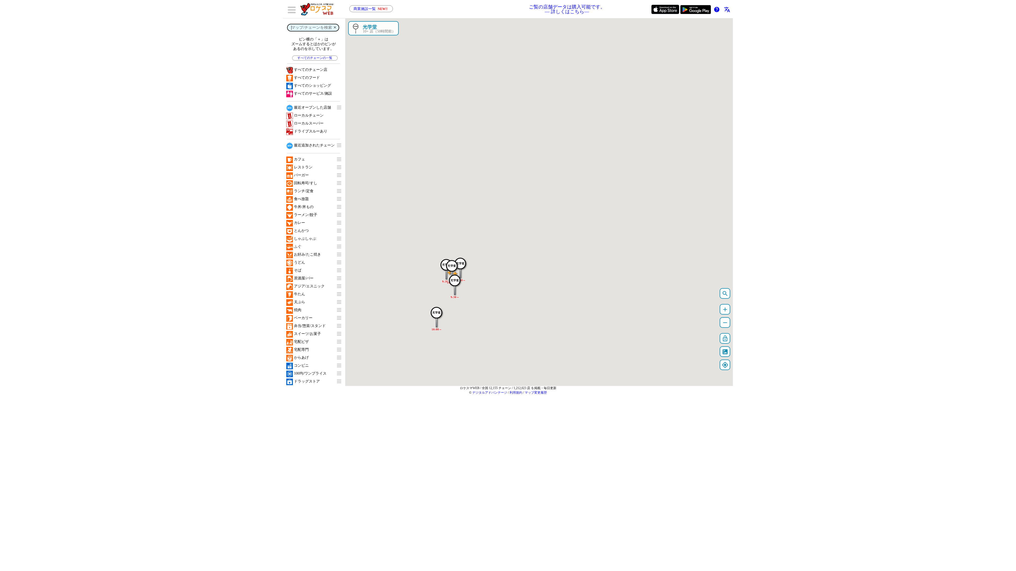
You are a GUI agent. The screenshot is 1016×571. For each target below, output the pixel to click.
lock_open (725, 338)
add (725, 309)
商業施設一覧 (370, 9)
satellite (725, 351)
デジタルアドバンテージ (489, 392)
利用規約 (516, 392)
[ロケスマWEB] (319, 9)
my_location (725, 365)
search (725, 293)
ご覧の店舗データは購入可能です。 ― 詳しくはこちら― (567, 9)
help (717, 9)
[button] (436, 314)
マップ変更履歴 (536, 392)
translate (727, 9)
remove (725, 322)
